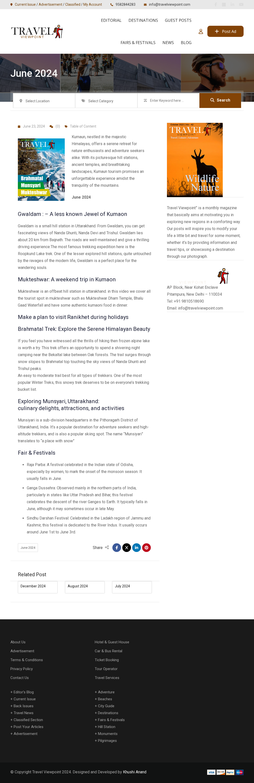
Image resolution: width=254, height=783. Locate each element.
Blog (186, 42)
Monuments (108, 733)
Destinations (143, 20)
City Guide (106, 706)
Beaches (105, 699)
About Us (18, 642)
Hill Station (106, 727)
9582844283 (125, 4)
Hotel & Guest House (112, 642)
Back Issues (23, 706)
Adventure (106, 692)
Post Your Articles (28, 727)
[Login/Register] (201, 31)
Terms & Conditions (26, 660)
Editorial (111, 20)
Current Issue (25, 4)
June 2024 (28, 547)
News (168, 42)
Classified (72, 4)
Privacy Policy (21, 669)
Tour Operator (106, 669)
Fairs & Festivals (138, 42)
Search (223, 100)
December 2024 (33, 586)
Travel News (23, 713)
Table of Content (83, 126)
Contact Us (19, 678)
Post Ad (229, 31)
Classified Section (28, 720)
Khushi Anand (134, 772)
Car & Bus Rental (108, 651)
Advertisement (50, 4)
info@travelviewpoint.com (169, 4)
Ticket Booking (107, 660)
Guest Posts (178, 20)
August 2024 (78, 586)
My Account (92, 4)
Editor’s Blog (24, 692)
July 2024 (122, 586)
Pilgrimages (107, 740)
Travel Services (107, 678)
